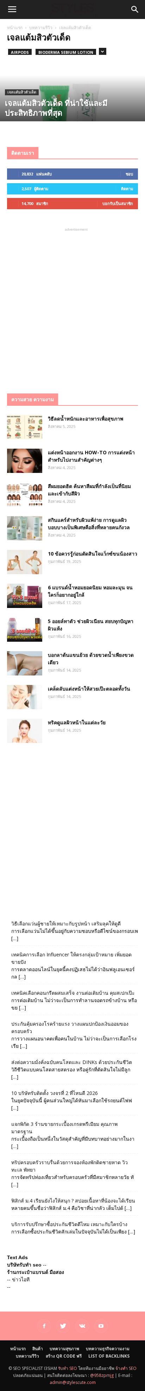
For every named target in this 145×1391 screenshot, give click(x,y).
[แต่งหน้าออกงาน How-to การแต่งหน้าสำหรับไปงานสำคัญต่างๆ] (24, 461)
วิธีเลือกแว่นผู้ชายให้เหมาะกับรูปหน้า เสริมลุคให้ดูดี (66, 923)
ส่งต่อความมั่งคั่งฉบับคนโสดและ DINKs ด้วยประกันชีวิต (71, 1062)
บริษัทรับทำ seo (24, 1265)
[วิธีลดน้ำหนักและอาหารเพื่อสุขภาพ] (24, 427)
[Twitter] (63, 1326)
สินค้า (37, 1349)
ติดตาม (127, 188)
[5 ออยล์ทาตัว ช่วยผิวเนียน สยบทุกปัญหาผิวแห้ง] (24, 629)
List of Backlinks (109, 1356)
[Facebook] (44, 1326)
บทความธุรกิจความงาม (108, 1349)
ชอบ (129, 174)
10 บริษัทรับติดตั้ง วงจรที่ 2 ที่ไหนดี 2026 (54, 1093)
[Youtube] (101, 1326)
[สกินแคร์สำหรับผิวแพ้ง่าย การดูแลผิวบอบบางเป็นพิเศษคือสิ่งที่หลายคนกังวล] (24, 528)
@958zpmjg (102, 1375)
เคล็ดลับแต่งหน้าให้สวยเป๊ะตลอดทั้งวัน (89, 688)
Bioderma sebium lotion (65, 52)
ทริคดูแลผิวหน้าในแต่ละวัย (77, 722)
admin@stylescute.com (73, 1382)
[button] (135, 9)
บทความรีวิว (40, 28)
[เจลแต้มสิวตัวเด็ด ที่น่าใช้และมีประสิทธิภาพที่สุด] (72, 107)
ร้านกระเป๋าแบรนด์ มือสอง (35, 1272)
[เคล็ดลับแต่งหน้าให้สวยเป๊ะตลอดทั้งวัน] (24, 697)
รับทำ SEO (67, 1368)
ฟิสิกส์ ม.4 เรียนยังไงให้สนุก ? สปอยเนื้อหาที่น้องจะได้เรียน (73, 1200)
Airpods (20, 52)
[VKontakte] (82, 1326)
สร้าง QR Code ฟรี (64, 1356)
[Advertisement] (72, 305)
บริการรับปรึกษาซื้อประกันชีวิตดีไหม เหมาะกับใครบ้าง (69, 1224)
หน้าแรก (15, 28)
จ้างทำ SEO (126, 1368)
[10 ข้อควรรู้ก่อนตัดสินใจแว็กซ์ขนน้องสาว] (24, 562)
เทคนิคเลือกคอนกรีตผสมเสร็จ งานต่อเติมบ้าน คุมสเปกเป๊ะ (73, 992)
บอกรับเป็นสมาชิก (117, 203)
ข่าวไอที (21, 1279)
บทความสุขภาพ (64, 1349)
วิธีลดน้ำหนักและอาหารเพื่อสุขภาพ (85, 418)
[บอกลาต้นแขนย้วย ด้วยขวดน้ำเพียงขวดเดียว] (24, 663)
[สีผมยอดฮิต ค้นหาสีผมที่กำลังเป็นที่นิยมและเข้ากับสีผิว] (24, 494)
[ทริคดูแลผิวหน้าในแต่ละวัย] (24, 731)
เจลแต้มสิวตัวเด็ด (21, 92)
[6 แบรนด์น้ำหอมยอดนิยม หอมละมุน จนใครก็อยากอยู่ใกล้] (24, 596)
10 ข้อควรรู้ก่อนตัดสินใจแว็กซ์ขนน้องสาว (92, 553)
